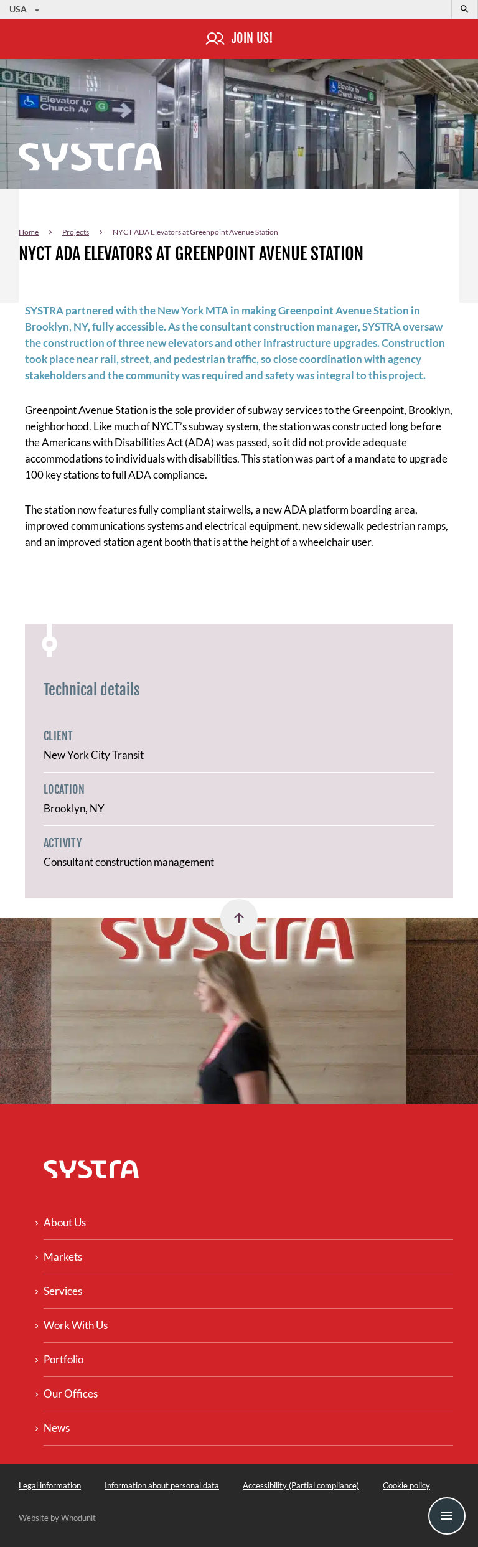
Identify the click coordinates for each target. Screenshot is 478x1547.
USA (19, 9)
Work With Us (76, 1325)
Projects (75, 232)
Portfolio (63, 1359)
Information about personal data (162, 1485)
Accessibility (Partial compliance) (301, 1485)
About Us (65, 1222)
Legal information (50, 1485)
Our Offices (71, 1393)
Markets (63, 1256)
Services (63, 1290)
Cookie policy (406, 1485)
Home (29, 232)
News (57, 1427)
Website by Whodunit (57, 1518)
